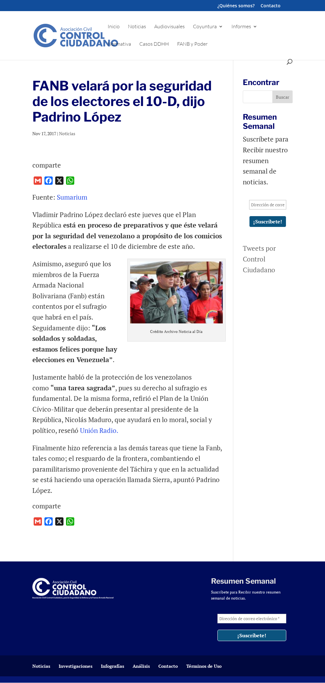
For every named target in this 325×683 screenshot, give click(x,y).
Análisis (141, 666)
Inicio (114, 27)
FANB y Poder (192, 44)
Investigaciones (75, 666)
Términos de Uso (204, 666)
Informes (241, 27)
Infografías (112, 666)
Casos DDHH (154, 44)
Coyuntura (205, 27)
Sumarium (72, 197)
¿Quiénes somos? (236, 6)
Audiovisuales (169, 27)
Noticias (137, 27)
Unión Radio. (99, 430)
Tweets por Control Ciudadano (259, 259)
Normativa (119, 44)
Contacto (271, 6)
